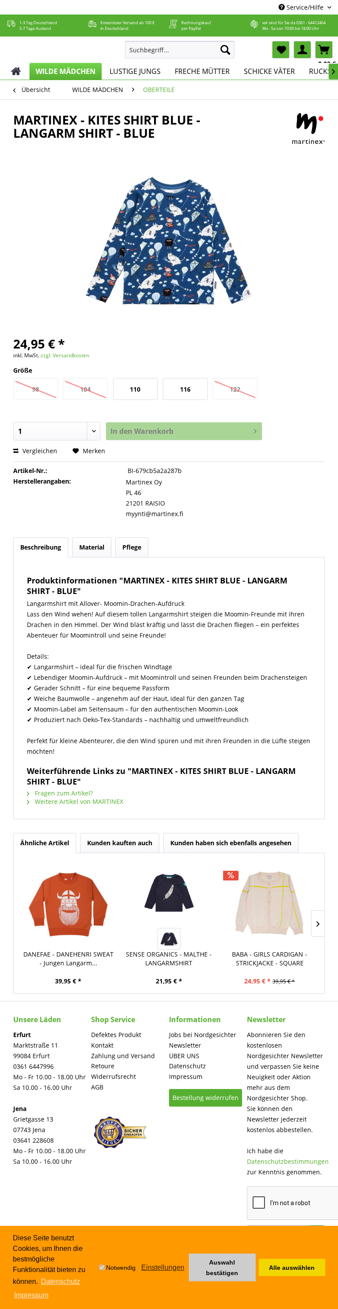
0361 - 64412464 (311, 23)
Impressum (185, 1076)
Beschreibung (40, 547)
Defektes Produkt (116, 1034)
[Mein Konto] (302, 50)
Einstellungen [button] (162, 1267)
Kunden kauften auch (119, 843)
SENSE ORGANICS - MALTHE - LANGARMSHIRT (169, 958)
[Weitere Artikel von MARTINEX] (308, 128)
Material (91, 547)
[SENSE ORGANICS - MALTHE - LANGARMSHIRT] (169, 893)
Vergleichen (39, 451)
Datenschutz (187, 1066)
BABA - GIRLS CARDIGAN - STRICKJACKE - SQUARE (269, 958)
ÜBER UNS (184, 1056)
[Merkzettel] (281, 50)
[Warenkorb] (324, 50)
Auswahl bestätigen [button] (222, 1267)
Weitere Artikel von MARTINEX (78, 801)
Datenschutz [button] (60, 1281)
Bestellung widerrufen (206, 1097)
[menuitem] (180, 50)
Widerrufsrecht (113, 1076)
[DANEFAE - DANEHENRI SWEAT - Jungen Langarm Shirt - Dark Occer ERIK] (68, 904)
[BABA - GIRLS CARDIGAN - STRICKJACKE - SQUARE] (270, 904)
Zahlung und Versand (123, 1056)
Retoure (102, 1066)
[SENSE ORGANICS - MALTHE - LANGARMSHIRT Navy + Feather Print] (169, 939)
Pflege (131, 547)
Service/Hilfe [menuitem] (305, 7)
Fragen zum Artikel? (63, 793)
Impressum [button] (31, 1295)
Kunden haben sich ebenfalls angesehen (230, 843)
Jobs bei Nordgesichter (202, 1034)
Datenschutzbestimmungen (288, 1161)
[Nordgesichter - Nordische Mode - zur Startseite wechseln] (61, 48)
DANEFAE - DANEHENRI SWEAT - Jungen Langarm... (68, 958)
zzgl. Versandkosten (64, 355)
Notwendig (121, 1267)
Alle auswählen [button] (292, 1267)
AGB (97, 1087)
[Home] (16, 71)
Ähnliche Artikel (44, 843)
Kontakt (102, 1045)
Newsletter (185, 1045)
